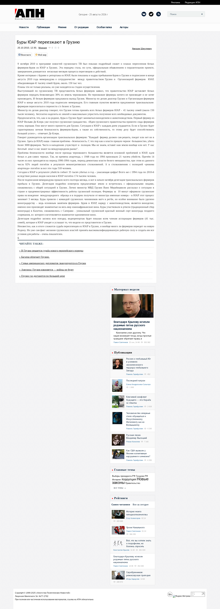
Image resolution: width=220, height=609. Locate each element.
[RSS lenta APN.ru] (158, 14)
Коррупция (129, 479)
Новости (24, 27)
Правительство (132, 483)
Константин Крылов (121, 550)
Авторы (124, 27)
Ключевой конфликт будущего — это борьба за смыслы (138, 399)
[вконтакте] (144, 14)
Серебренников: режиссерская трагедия (138, 574)
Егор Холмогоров (133, 518)
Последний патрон (135, 380)
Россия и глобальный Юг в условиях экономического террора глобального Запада (138, 364)
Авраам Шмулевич (142, 48)
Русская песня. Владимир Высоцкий (136, 436)
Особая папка (104, 27)
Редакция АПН (192, 2)
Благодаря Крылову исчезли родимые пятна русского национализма (132, 325)
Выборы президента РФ (123, 476)
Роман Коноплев (133, 442)
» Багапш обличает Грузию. (34, 256)
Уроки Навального (135, 527)
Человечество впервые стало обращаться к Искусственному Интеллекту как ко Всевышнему (138, 419)
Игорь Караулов (132, 579)
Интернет (116, 479)
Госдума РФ (142, 476)
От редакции (81, 27)
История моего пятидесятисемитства (137, 513)
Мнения (62, 27)
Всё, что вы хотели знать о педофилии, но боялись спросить (138, 543)
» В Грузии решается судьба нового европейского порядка (51, 250)
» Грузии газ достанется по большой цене (42, 275)
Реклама (175, 2)
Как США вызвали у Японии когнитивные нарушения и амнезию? (138, 453)
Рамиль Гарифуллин (134, 374)
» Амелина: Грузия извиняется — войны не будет (46, 269)
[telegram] (151, 14)
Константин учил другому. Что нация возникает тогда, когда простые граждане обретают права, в (132, 335)
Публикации (43, 27)
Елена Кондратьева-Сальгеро (138, 384)
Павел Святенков (121, 342)
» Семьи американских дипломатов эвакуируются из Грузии (52, 263)
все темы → (120, 487)
